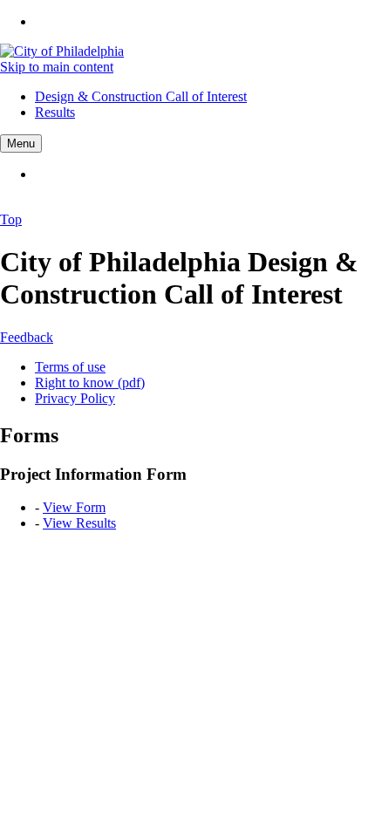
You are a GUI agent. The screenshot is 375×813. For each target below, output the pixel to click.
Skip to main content (56, 66)
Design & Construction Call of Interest (141, 96)
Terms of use (70, 366)
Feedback (26, 337)
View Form (74, 507)
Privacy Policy (75, 398)
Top (11, 219)
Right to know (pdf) (90, 382)
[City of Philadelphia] (62, 51)
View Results (79, 523)
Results (55, 112)
